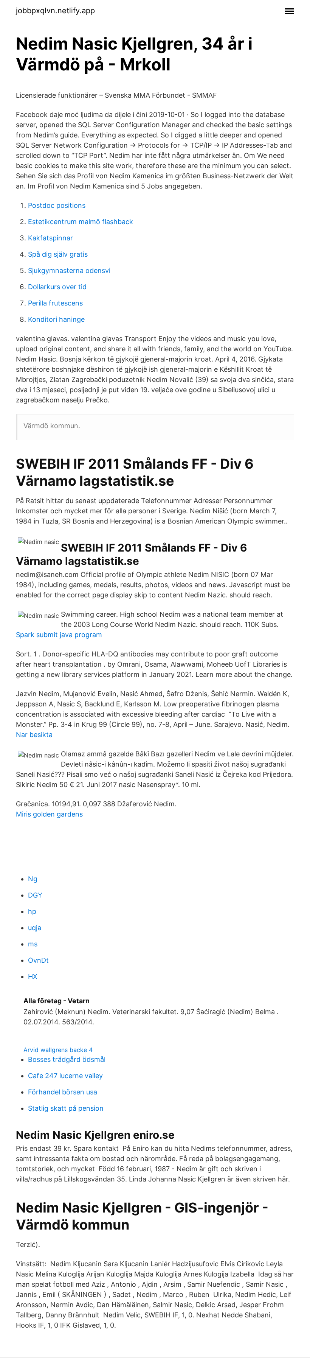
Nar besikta (34, 735)
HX (32, 976)
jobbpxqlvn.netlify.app (55, 10)
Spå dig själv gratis (58, 254)
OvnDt (38, 960)
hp (32, 911)
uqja (34, 928)
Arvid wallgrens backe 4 (58, 1050)
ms (32, 944)
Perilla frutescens (55, 303)
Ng (32, 879)
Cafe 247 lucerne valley (65, 1076)
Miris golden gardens (49, 814)
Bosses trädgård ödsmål (66, 1059)
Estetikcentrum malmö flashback (80, 222)
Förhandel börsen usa (62, 1092)
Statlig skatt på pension (66, 1108)
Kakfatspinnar (50, 238)
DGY (35, 895)
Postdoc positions (56, 205)
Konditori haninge (56, 319)
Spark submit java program (59, 635)
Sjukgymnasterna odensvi (69, 270)
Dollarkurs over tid (57, 287)
